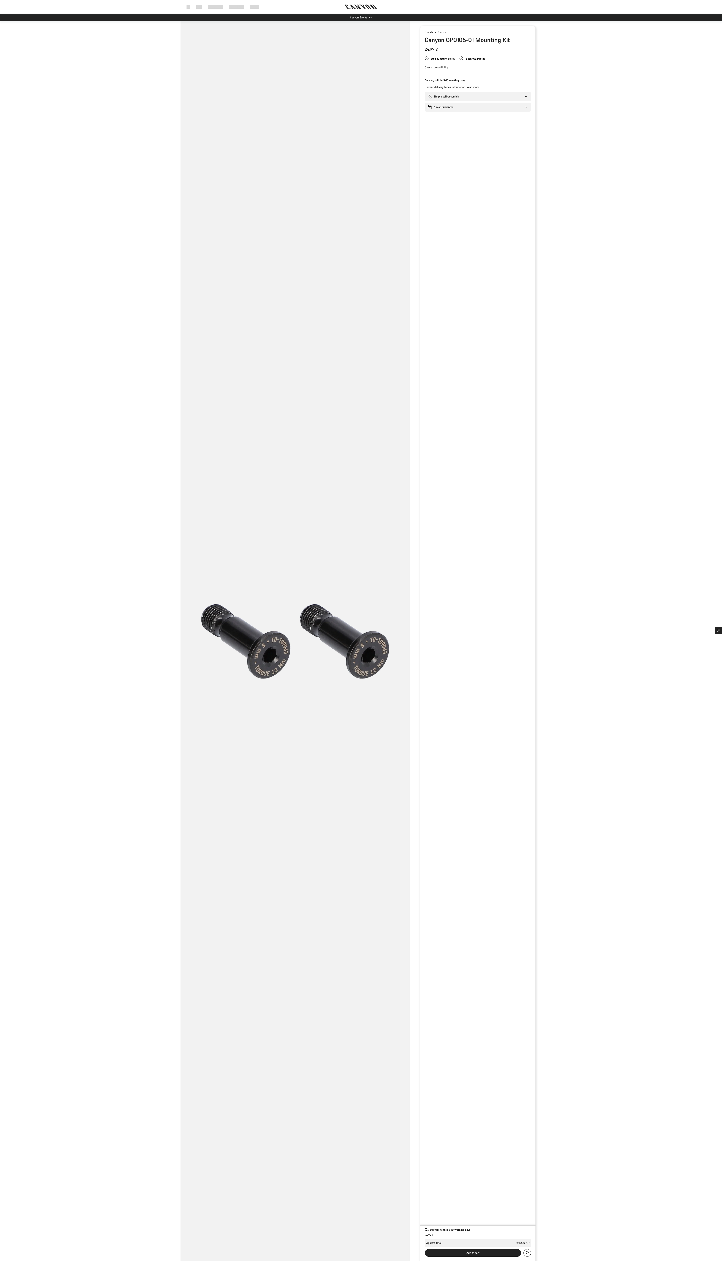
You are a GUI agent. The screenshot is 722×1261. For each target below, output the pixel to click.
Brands (429, 32)
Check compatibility (436, 67)
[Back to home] (361, 7)
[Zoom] (295, 644)
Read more (472, 87)
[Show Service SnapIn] (718, 630)
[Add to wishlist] (527, 1253)
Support (254, 6)
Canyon (442, 32)
